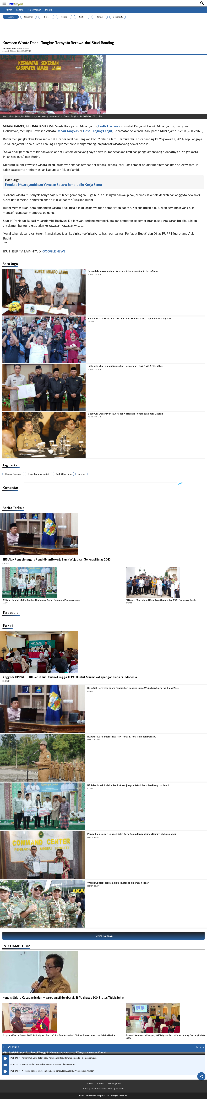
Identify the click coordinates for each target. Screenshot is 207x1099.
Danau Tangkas (13, 474)
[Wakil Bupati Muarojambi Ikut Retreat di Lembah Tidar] (42, 904)
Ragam (19, 9)
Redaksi (89, 1083)
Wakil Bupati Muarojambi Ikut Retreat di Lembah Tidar (118, 882)
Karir (85, 1088)
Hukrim (8, 9)
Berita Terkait (13, 508)
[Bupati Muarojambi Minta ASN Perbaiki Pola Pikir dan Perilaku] (42, 757)
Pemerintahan (34, 9)
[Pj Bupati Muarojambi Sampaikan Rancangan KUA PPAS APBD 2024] (44, 387)
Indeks (48, 9)
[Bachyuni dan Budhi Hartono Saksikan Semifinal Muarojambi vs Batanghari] (44, 339)
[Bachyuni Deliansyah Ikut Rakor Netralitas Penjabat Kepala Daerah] (44, 435)
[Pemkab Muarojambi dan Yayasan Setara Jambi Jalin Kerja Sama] (44, 292)
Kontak (100, 1083)
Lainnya (200, 1047)
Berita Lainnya (103, 936)
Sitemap (120, 1088)
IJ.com (11, 17)
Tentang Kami (114, 1083)
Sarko (82, 17)
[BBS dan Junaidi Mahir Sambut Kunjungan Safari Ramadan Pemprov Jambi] (63, 583)
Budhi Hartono (64, 474)
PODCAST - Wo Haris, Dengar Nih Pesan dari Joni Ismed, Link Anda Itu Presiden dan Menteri (52, 1071)
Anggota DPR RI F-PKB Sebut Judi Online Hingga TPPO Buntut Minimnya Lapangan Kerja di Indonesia (69, 677)
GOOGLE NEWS (53, 251)
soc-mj (81, 474)
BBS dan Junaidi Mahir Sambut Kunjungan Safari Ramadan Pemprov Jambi (41, 600)
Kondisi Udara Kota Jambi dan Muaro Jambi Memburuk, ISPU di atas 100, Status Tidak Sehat (63, 997)
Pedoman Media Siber (102, 1088)
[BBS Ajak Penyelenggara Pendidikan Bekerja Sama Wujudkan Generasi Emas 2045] (42, 709)
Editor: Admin (23, 48)
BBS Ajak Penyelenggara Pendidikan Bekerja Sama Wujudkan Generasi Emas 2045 (56, 559)
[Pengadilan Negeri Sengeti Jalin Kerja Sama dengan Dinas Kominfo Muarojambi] (42, 855)
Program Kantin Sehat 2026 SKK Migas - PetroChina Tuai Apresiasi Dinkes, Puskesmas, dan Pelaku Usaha (58, 1035)
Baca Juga (10, 264)
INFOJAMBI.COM (16, 946)
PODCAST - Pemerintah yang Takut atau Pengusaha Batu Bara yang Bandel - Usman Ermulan (54, 1058)
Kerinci (64, 17)
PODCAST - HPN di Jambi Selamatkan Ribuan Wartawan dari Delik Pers (43, 1064)
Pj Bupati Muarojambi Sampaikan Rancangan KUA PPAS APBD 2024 (125, 365)
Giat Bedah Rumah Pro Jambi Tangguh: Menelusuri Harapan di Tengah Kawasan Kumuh (54, 1052)
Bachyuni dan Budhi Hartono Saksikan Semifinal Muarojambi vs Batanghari (129, 318)
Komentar (10, 487)
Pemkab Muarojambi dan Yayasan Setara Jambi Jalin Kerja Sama (53, 184)
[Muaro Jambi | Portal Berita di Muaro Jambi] (15, 3)
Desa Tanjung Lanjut (38, 474)
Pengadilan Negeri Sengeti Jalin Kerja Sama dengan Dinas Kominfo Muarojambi (131, 833)
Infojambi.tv (117, 17)
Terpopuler (11, 612)
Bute (46, 17)
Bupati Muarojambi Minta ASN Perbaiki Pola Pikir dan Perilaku (121, 736)
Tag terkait (11, 465)
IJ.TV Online (11, 1047)
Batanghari (28, 17)
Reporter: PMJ (9, 48)
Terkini (7, 625)
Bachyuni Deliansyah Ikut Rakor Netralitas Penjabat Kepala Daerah (125, 413)
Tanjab (100, 17)
